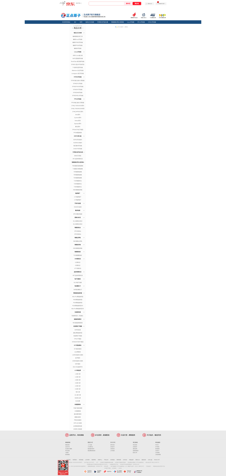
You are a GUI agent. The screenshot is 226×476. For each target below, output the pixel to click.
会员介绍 (67, 446)
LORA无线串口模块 (77, 355)
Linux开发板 (130, 22)
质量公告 (137, 459)
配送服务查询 (91, 448)
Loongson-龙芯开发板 (78, 73)
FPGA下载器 (77, 339)
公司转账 (112, 450)
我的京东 (150, 3)
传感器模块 (78, 404)
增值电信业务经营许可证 (159, 466)
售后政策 (135, 444)
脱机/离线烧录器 (77, 333)
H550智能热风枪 (77, 190)
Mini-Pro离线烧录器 (77, 296)
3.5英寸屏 (77, 383)
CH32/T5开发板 (77, 148)
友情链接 (112, 459)
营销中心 (100, 459)
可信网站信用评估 (88, 471)
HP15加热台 (77, 231)
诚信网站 (108, 471)
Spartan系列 (77, 123)
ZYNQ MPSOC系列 (77, 111)
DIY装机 (157, 446)
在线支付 (112, 446)
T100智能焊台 (78, 181)
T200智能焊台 (78, 184)
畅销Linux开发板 (77, 39)
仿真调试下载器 (77, 326)
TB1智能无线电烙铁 (77, 165)
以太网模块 (78, 352)
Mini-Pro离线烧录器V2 (78, 308)
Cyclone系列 (77, 117)
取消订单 (135, 452)
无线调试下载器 (77, 336)
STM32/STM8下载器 (77, 342)
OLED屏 (77, 401)
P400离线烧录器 (77, 299)
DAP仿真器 (78, 330)
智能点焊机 (78, 237)
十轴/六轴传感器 (77, 408)
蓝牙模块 (77, 358)
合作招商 (87, 459)
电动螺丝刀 (78, 286)
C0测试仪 (77, 265)
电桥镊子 (77, 193)
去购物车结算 (161, 3)
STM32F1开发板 (77, 83)
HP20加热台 (77, 234)
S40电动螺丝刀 (78, 289)
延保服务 (157, 448)
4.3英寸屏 (77, 386)
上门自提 (90, 444)
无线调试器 (78, 312)
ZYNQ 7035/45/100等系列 (77, 109)
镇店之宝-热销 (90, 22)
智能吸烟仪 (78, 251)
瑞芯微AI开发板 (77, 145)
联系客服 (67, 454)
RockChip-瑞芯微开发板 (77, 61)
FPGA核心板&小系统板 (77, 102)
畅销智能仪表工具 (78, 36)
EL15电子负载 (78, 282)
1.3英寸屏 (77, 374)
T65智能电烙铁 (78, 177)
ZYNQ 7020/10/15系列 (77, 105)
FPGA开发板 (141, 22)
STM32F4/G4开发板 (77, 86)
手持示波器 (78, 203)
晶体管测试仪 (77, 272)
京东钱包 (114, 468)
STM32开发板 (152, 22)
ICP (97, 462)
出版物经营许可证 (114, 464)
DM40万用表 (77, 155)
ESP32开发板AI (77, 139)
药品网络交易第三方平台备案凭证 (136, 462)
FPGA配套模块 (78, 132)
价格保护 (135, 446)
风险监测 (131, 459)
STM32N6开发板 (77, 92)
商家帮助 (94, 459)
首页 (81, 22)
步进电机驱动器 (77, 426)
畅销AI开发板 (77, 48)
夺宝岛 (157, 444)
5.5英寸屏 (77, 389)
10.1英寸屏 (78, 395)
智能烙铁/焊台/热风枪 (117, 22)
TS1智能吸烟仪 (77, 255)
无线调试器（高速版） (78, 315)
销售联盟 (119, 459)
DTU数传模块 (77, 349)
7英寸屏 (77, 392)
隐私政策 (144, 459)
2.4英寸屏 (77, 377)
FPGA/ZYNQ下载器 (77, 129)
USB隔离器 (78, 411)
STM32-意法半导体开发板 (77, 65)
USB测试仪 (78, 258)
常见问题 (67, 450)
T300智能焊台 (78, 187)
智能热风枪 (78, 244)
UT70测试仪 (77, 268)
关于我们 (68, 459)
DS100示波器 (77, 207)
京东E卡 (157, 450)
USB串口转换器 (77, 429)
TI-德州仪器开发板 (78, 67)
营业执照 (148, 466)
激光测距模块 (77, 414)
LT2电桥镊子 (77, 200)
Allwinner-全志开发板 (78, 70)
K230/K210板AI (77, 142)
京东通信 (157, 452)
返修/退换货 (135, 450)
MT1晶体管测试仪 (78, 158)
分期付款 (112, 448)
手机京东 (106, 459)
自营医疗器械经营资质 (120, 462)
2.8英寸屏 (77, 380)
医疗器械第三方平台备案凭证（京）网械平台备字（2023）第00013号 (127, 466)
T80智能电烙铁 (78, 174)
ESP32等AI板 (77, 136)
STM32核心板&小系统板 (77, 80)
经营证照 (106, 466)
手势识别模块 (77, 420)
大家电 (67, 452)
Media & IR (157, 459)
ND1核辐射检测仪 (78, 322)
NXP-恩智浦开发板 (78, 58)
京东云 (120, 468)
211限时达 (90, 446)
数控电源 (77, 210)
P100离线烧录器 (77, 302)
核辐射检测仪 (77, 319)
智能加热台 (78, 227)
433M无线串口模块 (77, 361)
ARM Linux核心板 (78, 55)
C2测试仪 (77, 262)
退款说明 (135, 448)
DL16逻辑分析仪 (77, 221)
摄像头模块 (78, 417)
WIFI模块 (77, 364)
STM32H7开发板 (77, 89)
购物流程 (67, 444)
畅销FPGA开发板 (77, 45)
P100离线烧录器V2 (77, 305)
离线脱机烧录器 (77, 293)
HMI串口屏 (78, 398)
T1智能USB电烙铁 (78, 168)
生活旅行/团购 (68, 448)
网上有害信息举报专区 (118, 471)
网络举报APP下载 (127, 471)
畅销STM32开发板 (78, 42)
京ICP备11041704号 (89, 462)
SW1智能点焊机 (77, 241)
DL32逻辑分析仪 (77, 224)
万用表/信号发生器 (102, 22)
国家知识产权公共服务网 (137, 471)
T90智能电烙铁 (78, 171)
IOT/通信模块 (77, 345)
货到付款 (112, 444)
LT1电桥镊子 (77, 197)
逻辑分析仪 (78, 217)
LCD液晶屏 (78, 370)
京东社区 (125, 459)
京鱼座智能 (158, 454)
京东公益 (150, 459)
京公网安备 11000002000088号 (74, 462)
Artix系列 (77, 114)
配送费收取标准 (91, 450)
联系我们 (75, 459)
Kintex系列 (78, 120)
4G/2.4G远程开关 (78, 367)
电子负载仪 (78, 279)
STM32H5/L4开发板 (77, 95)
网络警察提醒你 (98, 471)
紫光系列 (77, 126)
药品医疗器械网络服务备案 (106, 462)
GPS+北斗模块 (78, 423)
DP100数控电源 (77, 214)
